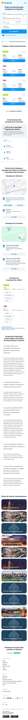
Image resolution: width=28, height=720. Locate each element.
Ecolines (8, 329)
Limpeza (7, 298)
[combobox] (14, 14)
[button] (23, 16)
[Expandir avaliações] (23, 293)
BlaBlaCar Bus (8, 328)
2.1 (13, 316)
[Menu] (25, 3)
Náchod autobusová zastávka (15, 198)
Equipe (7, 292)
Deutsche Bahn (21, 328)
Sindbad (3, 329)
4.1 (10, 292)
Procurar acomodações (10, 35)
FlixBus (5, 287)
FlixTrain (12, 329)
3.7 (10, 313)
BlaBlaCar (14, 328)
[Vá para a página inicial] (6, 2)
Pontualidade (8, 295)
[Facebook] (7, 704)
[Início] (2, 41)
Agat (4, 308)
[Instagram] (3, 704)
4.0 (13, 295)
